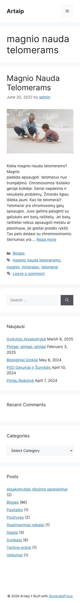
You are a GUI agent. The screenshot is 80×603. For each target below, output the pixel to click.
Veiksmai (15, 555)
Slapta (12, 532)
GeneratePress (61, 596)
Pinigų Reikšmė (20, 380)
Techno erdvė (19, 547)
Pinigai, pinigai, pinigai (26, 346)
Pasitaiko (15, 510)
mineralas (30, 267)
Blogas (19, 253)
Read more (46, 239)
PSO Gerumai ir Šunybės (29, 367)
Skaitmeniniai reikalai (25, 525)
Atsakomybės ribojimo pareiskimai (37, 489)
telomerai (49, 267)
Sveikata (14, 540)
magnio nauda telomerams (36, 260)
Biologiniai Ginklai (22, 360)
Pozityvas (15, 517)
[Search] (67, 300)
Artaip (15, 11)
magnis (13, 267)
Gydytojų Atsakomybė (26, 339)
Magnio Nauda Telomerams (33, 82)
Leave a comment (29, 273)
